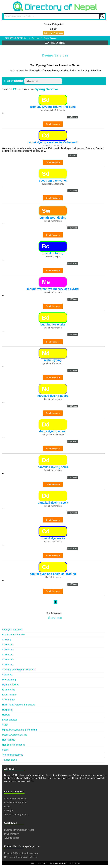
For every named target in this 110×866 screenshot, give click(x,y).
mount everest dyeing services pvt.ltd (53, 288)
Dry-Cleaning (9, 679)
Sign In (53, 29)
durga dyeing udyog (52, 431)
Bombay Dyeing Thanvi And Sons (53, 106)
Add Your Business (53, 33)
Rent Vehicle (8, 740)
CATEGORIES (55, 42)
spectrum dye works (53, 180)
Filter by (13, 80)
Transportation (9, 760)
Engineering (8, 689)
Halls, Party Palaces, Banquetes (18, 704)
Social (5, 750)
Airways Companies (12, 629)
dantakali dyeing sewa (53, 467)
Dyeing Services (10, 684)
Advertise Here (11, 838)
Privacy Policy (11, 834)
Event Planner (9, 694)
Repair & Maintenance (13, 745)
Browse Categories (53, 24)
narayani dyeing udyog (52, 395)
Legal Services (9, 719)
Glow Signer (8, 699)
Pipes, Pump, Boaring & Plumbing (19, 730)
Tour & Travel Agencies (16, 814)
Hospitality (7, 709)
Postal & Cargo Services (14, 735)
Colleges (8, 810)
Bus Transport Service (13, 634)
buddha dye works (52, 324)
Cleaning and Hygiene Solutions (18, 669)
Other (5, 725)
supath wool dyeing (53, 217)
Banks (7, 806)
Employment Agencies (15, 802)
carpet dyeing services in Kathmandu (53, 142)
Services (35, 38)
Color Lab (7, 674)
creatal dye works (53, 538)
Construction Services (15, 798)
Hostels (6, 714)
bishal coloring (53, 253)
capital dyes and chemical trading (53, 573)
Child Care (7, 644)
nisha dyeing (53, 360)
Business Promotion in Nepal (19, 830)
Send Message (53, 124)
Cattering (6, 639)
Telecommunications (12, 755)
